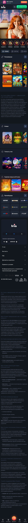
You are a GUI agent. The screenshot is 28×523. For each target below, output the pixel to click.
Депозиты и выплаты (8, 260)
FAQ (3, 255)
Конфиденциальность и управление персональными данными (12, 269)
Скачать (24, 2)
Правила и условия (7, 264)
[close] (1, 2)
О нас (3, 247)
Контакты (5, 251)
